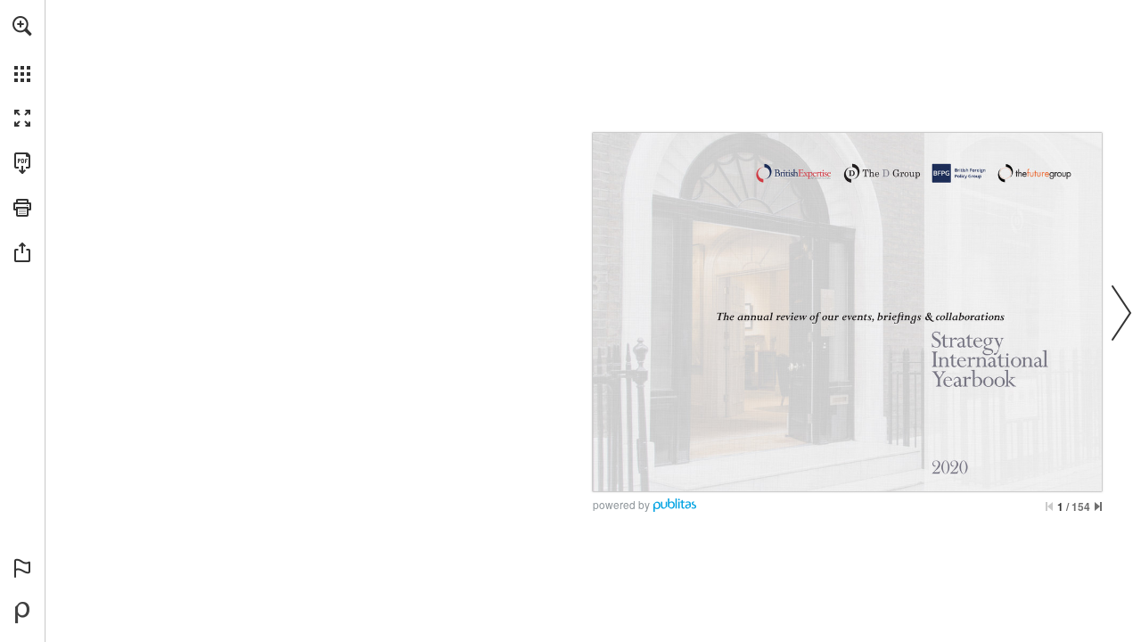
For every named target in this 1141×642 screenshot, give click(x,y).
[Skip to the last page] (1098, 506)
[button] (22, 26)
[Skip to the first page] (1049, 506)
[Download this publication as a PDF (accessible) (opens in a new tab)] (22, 163)
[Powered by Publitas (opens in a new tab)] (22, 612)
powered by (621, 504)
